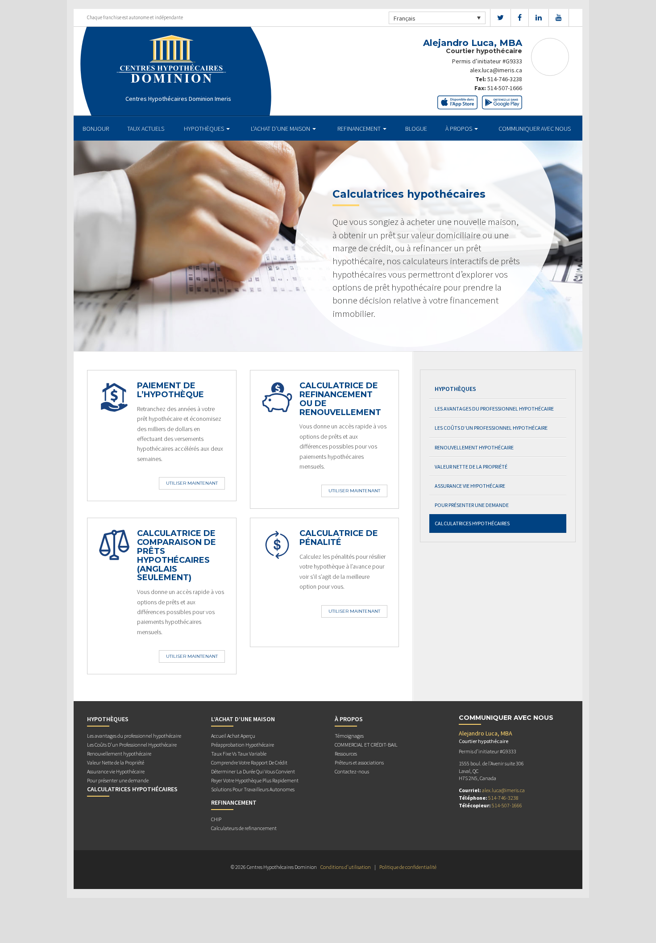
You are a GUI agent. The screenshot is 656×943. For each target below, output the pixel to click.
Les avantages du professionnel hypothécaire (494, 408)
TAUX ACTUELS (145, 129)
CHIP (216, 819)
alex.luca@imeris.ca (496, 70)
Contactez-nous (352, 771)
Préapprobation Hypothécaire (242, 744)
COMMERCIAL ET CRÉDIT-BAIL (366, 744)
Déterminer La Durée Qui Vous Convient (253, 771)
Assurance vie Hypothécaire (470, 485)
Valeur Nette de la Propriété (471, 466)
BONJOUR (96, 129)
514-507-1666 (504, 88)
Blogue (416, 129)
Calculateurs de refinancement (244, 828)
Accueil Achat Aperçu (233, 735)
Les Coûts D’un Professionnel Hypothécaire (491, 427)
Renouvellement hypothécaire (474, 447)
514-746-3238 (504, 79)
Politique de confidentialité (407, 867)
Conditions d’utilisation (345, 867)
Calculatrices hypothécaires (472, 523)
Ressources (346, 753)
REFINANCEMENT (359, 129)
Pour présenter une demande (472, 505)
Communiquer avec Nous (534, 129)
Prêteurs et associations (359, 762)
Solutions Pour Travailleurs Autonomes (253, 789)
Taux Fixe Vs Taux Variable (238, 753)
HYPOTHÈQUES (204, 129)
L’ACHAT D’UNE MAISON (281, 129)
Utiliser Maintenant (192, 483)
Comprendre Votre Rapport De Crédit (249, 762)
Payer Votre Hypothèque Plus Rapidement (255, 780)
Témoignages (349, 735)
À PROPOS (459, 129)
